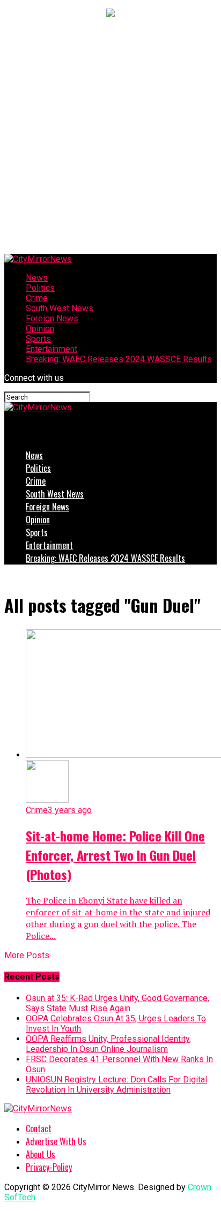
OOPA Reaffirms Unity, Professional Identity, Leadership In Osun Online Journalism (108, 1044)
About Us (40, 1154)
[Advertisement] (110, 138)
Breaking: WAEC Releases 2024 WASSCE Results (119, 359)
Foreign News (52, 318)
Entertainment (51, 349)
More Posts (26, 955)
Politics (40, 288)
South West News (59, 308)
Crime (37, 298)
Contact (38, 1128)
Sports (38, 339)
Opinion (40, 329)
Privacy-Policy (49, 1167)
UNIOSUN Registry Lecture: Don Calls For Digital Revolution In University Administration (116, 1084)
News (37, 278)
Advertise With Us (56, 1141)
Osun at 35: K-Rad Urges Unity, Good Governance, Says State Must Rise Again (117, 1003)
